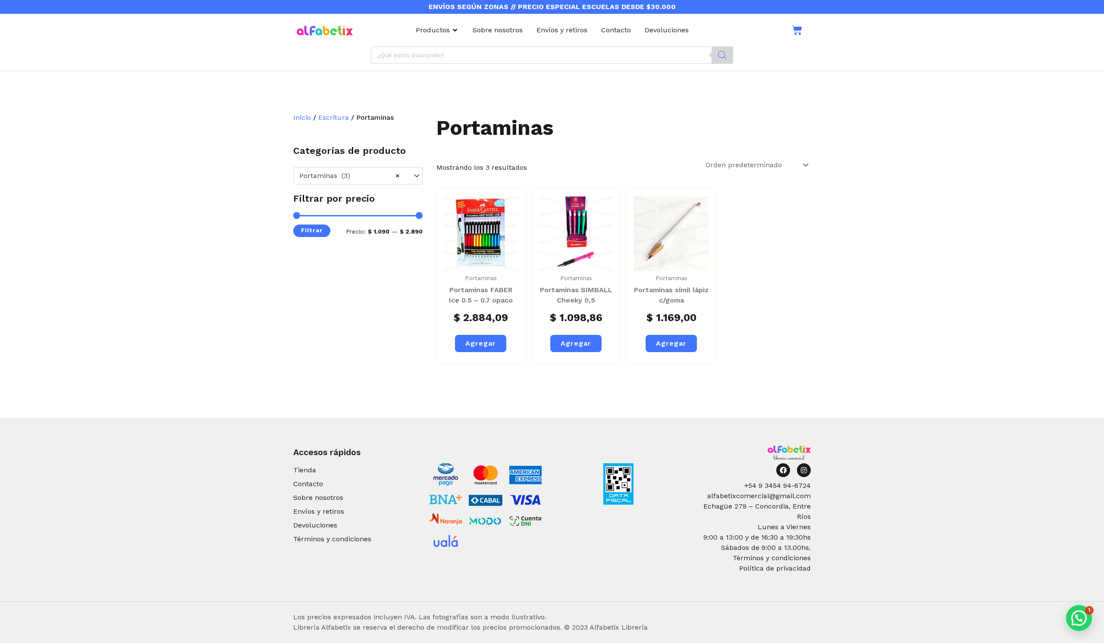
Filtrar (312, 230)
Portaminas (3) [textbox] (349, 176)
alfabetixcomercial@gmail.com (759, 496)
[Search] (722, 55)
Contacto (308, 484)
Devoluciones (315, 525)
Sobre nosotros (318, 497)
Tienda (304, 470)
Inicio (302, 117)
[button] (1079, 618)
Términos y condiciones (332, 539)
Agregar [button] (480, 343)
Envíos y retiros (318, 511)
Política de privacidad (775, 568)
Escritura (333, 117)
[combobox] (358, 175)
